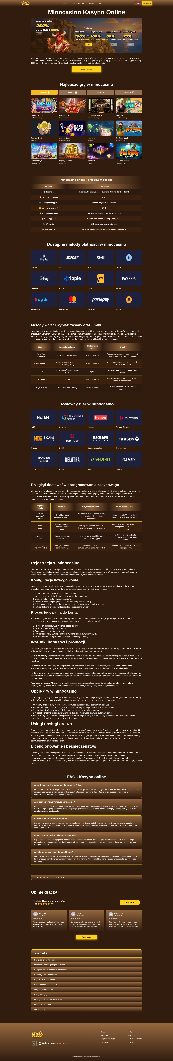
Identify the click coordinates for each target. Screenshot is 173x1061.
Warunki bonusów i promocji (45, 985)
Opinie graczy (39, 1009)
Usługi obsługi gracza (42, 995)
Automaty (127, 92)
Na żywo (71, 92)
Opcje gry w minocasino (43, 990)
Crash (99, 92)
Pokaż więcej (86, 937)
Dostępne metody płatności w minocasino (50, 970)
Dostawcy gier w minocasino (45, 975)
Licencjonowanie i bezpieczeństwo (48, 999)
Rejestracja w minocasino (44, 980)
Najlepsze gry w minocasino (45, 960)
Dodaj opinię (129, 902)
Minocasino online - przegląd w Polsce (49, 965)
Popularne (43, 92)
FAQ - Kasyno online (42, 1004)
